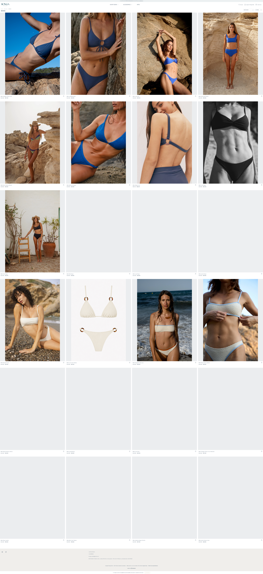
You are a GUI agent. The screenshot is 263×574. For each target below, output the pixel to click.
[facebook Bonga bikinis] (6, 551)
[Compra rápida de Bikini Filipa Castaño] (63, 540)
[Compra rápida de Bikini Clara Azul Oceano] (261, 96)
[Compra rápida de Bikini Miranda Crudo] (63, 362)
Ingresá (247, 4)
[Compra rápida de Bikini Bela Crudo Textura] (129, 540)
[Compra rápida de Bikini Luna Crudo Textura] (129, 362)
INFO (138, 4)
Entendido (147, 572)
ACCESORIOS (127, 4)
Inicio (2, 8)
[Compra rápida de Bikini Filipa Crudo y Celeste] (261, 362)
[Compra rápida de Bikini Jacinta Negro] (261, 273)
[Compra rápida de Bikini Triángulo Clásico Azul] (63, 96)
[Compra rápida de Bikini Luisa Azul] (195, 96)
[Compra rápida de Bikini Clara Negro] (63, 273)
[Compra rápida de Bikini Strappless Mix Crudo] (195, 362)
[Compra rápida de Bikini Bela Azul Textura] (129, 185)
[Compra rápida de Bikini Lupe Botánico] (129, 451)
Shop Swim (6, 8)
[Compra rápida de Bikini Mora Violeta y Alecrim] (63, 185)
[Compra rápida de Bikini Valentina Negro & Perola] (195, 540)
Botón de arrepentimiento (153, 565)
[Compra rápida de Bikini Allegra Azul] (195, 185)
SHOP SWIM (113, 4)
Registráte (252, 4)
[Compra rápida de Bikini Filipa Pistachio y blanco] (63, 451)
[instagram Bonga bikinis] (2, 551)
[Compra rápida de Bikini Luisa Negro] (261, 185)
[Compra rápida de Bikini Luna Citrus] (195, 451)
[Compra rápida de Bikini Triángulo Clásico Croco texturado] (261, 451)
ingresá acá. (145, 565)
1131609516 (91, 553)
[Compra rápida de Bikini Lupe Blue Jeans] (129, 96)
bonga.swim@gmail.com (94, 556)
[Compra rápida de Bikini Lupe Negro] (195, 273)
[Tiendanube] (131, 568)
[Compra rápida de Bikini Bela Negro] (129, 273)
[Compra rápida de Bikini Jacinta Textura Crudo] (261, 540)
